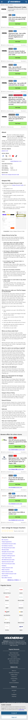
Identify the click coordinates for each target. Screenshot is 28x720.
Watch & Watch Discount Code (9, 573)
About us (14, 670)
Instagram (14, 694)
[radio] (3, 531)
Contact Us (14, 676)
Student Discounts (14, 663)
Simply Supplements (7, 541)
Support (14, 680)
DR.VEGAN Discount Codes (8, 559)
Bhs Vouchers (5, 539)
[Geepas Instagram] (9, 156)
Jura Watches (5, 575)
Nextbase (4, 565)
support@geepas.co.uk (15, 161)
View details (23, 27)
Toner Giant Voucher (7, 557)
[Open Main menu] (2, 2)
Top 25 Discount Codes (14, 655)
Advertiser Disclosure (14, 672)
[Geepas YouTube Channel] (13, 156)
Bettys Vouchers (5, 569)
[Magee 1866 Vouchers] (4, 458)
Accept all (14, 713)
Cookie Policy (21, 709)
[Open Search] (26, 2)
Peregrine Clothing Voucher (8, 555)
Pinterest (14, 696)
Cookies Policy (14, 674)
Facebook (14, 690)
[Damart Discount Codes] (4, 496)
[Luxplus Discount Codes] (4, 478)
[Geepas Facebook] (3, 156)
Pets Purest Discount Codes (8, 563)
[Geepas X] (6, 156)
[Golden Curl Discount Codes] (4, 512)
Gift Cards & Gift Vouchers (14, 659)
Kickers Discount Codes (7, 571)
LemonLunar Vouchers (7, 553)
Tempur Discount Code (7, 567)
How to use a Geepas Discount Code (10, 174)
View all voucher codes (17, 449)
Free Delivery (14, 657)
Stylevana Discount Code (8, 561)
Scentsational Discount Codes (9, 543)
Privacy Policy (14, 678)
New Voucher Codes (14, 661)
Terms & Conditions (14, 682)
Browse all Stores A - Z (14, 580)
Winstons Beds (5, 549)
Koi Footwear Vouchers (7, 545)
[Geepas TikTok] (16, 156)
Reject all (14, 717)
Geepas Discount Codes (17, 7)
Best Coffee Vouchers (7, 577)
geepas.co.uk (5, 150)
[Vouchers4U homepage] (14, 1)
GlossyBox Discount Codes (8, 551)
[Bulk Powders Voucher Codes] (4, 440)
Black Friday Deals (14, 653)
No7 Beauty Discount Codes (8, 547)
